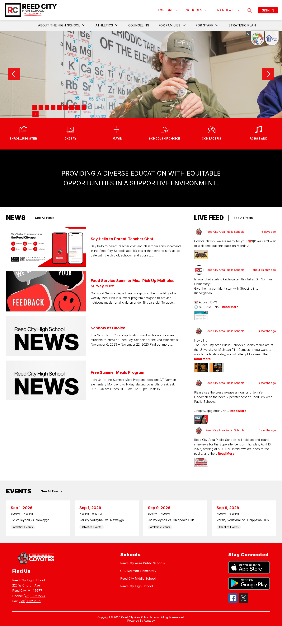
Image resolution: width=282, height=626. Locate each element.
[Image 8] (77, 107)
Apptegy (149, 620)
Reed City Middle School (138, 578)
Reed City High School (136, 586)
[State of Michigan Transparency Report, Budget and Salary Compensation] (257, 38)
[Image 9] (84, 107)
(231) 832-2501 (30, 601)
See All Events (51, 491)
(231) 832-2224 (34, 596)
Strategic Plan (242, 25)
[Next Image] (268, 74)
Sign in (268, 10)
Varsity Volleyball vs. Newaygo (102, 520)
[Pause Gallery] (35, 114)
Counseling (138, 25)
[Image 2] (41, 107)
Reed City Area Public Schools (142, 563)
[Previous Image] (14, 74)
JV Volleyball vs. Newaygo (31, 520)
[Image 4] (53, 107)
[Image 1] (34, 107)
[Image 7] (71, 107)
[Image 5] (59, 107)
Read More (230, 307)
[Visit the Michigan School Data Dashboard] (272, 38)
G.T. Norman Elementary (138, 571)
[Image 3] (47, 107)
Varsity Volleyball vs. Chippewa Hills (244, 520)
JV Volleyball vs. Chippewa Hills (172, 520)
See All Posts (44, 218)
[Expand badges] (248, 33)
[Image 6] (65, 107)
